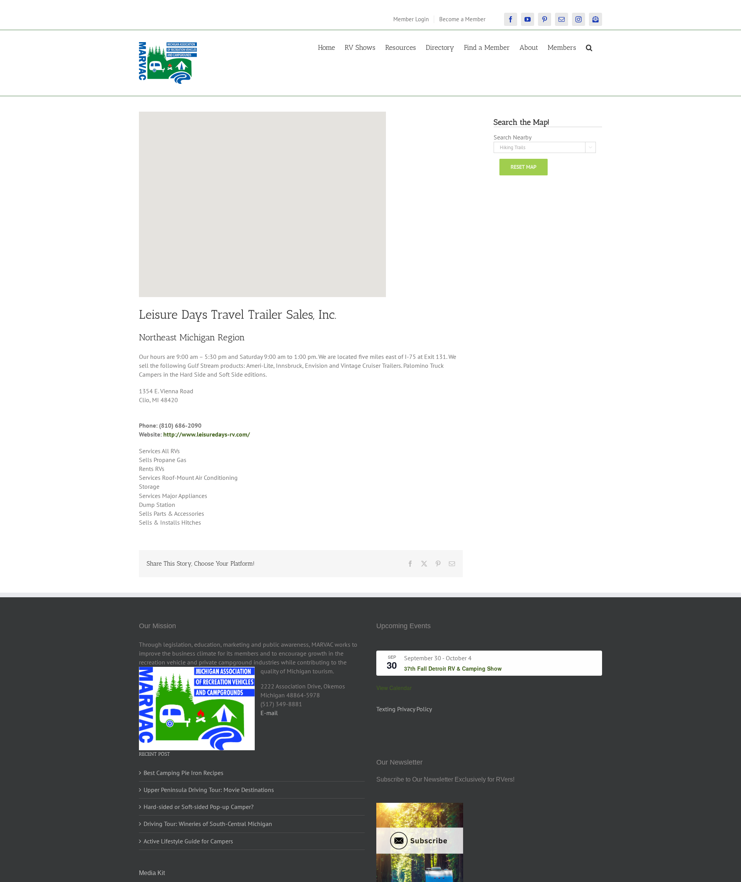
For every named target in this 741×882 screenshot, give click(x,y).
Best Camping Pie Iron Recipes (183, 773)
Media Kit (152, 873)
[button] (589, 46)
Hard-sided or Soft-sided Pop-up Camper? (199, 807)
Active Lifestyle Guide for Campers (188, 841)
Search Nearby (512, 137)
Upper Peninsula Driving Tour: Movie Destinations (209, 790)
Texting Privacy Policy (404, 709)
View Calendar (394, 688)
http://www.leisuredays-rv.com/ (206, 434)
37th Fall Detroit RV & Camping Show (453, 668)
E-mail (269, 713)
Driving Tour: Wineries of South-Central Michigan (208, 824)
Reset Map (523, 166)
